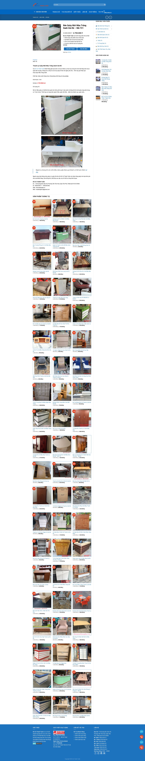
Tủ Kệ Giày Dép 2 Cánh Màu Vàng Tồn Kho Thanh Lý (61, 559)
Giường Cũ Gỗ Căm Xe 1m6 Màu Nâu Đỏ (82, 272)
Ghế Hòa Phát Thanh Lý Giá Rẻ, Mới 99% (41, 377)
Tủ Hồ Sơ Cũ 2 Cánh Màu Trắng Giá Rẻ (61, 585)
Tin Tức (101, 12)
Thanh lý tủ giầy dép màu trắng (60, 297)
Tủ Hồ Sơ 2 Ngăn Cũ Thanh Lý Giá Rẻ (62, 506)
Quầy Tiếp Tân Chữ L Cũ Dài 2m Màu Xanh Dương (42, 716)
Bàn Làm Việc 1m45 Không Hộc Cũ (81, 245)
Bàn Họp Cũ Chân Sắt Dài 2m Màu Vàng (81, 637)
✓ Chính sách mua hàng (80, 733)
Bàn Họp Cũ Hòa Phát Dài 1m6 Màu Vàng (81, 219)
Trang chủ (35, 17)
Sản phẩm (42, 17)
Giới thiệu (77, 12)
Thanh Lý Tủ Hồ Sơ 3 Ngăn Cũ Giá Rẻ (42, 532)
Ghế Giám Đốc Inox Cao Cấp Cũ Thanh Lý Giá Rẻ (60, 377)
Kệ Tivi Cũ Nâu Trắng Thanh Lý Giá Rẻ (82, 584)
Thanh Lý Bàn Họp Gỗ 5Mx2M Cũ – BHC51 (81, 298)
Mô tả (35, 61)
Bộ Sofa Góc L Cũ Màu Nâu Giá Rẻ (81, 715)
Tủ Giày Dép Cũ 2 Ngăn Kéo (59, 663)
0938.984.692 (102, 741)
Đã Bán (47, 17)
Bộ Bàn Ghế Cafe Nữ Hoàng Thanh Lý (82, 611)
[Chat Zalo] (141, 742)
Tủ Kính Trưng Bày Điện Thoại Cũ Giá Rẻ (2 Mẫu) (82, 664)
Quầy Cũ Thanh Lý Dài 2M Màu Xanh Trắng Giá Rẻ (61, 245)
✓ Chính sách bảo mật (79, 739)
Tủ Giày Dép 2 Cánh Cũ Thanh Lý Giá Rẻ (62, 533)
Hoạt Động (93, 12)
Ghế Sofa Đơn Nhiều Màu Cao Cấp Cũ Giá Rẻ (61, 637)
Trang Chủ (56, 12)
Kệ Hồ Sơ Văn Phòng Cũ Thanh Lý (41, 558)
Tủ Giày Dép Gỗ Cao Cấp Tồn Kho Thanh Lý (61, 324)
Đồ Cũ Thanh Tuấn (39, 68)
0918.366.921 (104, 739)
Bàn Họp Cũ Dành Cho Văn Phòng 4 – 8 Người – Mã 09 (82, 690)
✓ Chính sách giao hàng (80, 735)
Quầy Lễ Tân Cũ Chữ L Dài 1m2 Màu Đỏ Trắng (41, 664)
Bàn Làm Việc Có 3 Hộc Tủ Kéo (40, 584)
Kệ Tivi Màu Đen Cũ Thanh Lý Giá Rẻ (42, 324)
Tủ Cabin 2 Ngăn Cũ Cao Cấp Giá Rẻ (61, 350)
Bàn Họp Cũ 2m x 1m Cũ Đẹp (60, 715)
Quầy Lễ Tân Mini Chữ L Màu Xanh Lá (82, 324)
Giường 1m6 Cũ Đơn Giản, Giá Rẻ (41, 271)
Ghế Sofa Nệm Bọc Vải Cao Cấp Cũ (41, 297)
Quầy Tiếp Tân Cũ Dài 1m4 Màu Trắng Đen (42, 429)
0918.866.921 (103, 743)
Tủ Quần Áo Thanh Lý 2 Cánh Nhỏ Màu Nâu (41, 506)
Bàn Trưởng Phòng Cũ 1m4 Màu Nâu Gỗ (42, 245)
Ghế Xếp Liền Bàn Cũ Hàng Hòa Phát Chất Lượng (82, 377)
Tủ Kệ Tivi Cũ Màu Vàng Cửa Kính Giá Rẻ (42, 350)
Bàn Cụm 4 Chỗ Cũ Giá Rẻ (59, 428)
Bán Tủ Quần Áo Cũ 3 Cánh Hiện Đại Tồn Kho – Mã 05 (81, 455)
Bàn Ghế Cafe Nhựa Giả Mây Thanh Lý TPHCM (81, 506)
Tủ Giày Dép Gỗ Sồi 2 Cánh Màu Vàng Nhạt (82, 533)
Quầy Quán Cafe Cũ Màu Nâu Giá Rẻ (81, 558)
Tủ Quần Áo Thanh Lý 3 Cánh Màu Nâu (81, 429)
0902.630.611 (103, 737)
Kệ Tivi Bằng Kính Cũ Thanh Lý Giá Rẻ (82, 402)
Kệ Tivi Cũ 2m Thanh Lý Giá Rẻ (40, 219)
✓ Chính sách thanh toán (80, 737)
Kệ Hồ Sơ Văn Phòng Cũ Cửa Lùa (41, 481)
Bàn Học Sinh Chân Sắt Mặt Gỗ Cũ (81, 481)
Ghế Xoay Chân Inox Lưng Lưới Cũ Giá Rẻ (61, 272)
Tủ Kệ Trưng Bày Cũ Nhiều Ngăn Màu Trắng (42, 403)
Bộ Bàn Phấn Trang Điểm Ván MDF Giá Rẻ (61, 403)
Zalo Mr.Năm (83, 49)
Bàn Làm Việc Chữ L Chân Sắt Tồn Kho (41, 611)
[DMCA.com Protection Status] (37, 743)
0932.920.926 (102, 745)
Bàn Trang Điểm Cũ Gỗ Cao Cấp (80, 350)
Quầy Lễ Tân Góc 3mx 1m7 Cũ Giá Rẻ (62, 689)
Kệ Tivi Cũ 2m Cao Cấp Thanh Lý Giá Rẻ (42, 637)
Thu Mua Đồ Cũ (67, 12)
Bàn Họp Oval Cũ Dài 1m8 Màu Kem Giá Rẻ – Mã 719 (61, 455)
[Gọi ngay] (141, 747)
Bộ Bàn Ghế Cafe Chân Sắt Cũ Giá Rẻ (62, 611)
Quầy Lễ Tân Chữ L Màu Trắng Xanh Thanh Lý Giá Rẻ (41, 690)
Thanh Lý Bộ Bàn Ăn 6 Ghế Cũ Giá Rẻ (62, 481)
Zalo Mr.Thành (70, 49)
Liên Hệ (84, 12)
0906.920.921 (103, 747)
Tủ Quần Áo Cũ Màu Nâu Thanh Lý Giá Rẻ (41, 455)
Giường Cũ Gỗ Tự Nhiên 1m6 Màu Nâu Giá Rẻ (61, 219)
